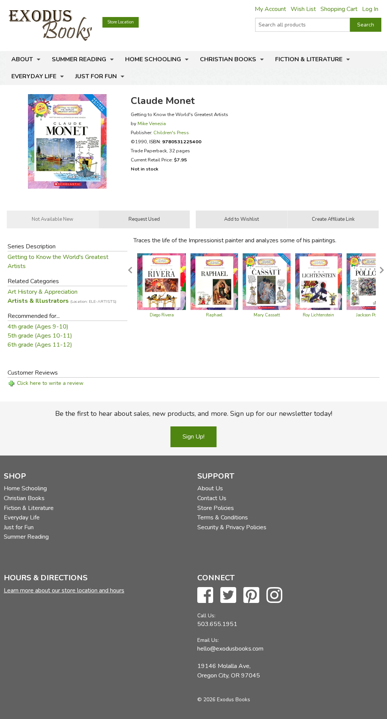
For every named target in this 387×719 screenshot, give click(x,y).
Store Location (120, 22)
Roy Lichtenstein (318, 315)
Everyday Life (33, 76)
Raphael (214, 315)
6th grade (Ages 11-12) (40, 345)
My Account (270, 9)
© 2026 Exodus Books (223, 699)
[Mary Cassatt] (267, 281)
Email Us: (208, 640)
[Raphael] (214, 281)
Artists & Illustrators (62, 301)
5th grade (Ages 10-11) (40, 336)
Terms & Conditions (222, 517)
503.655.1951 (217, 624)
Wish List (303, 9)
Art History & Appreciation (42, 292)
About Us (210, 488)
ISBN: (175, 141)
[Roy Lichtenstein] (318, 281)
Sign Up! (193, 436)
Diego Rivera (162, 315)
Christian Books (228, 59)
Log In (370, 9)
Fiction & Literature (308, 59)
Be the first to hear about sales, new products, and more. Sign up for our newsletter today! (193, 413)
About (22, 59)
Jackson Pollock (370, 315)
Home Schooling (153, 59)
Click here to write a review (50, 383)
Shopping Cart (339, 9)
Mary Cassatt (267, 315)
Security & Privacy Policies (231, 527)
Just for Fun (96, 76)
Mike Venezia (152, 123)
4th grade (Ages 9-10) (38, 326)
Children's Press (171, 132)
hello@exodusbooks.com (230, 649)
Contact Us (211, 498)
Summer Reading (79, 59)
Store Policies (215, 508)
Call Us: (206, 615)
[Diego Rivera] (161, 281)
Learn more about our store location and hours (64, 590)
